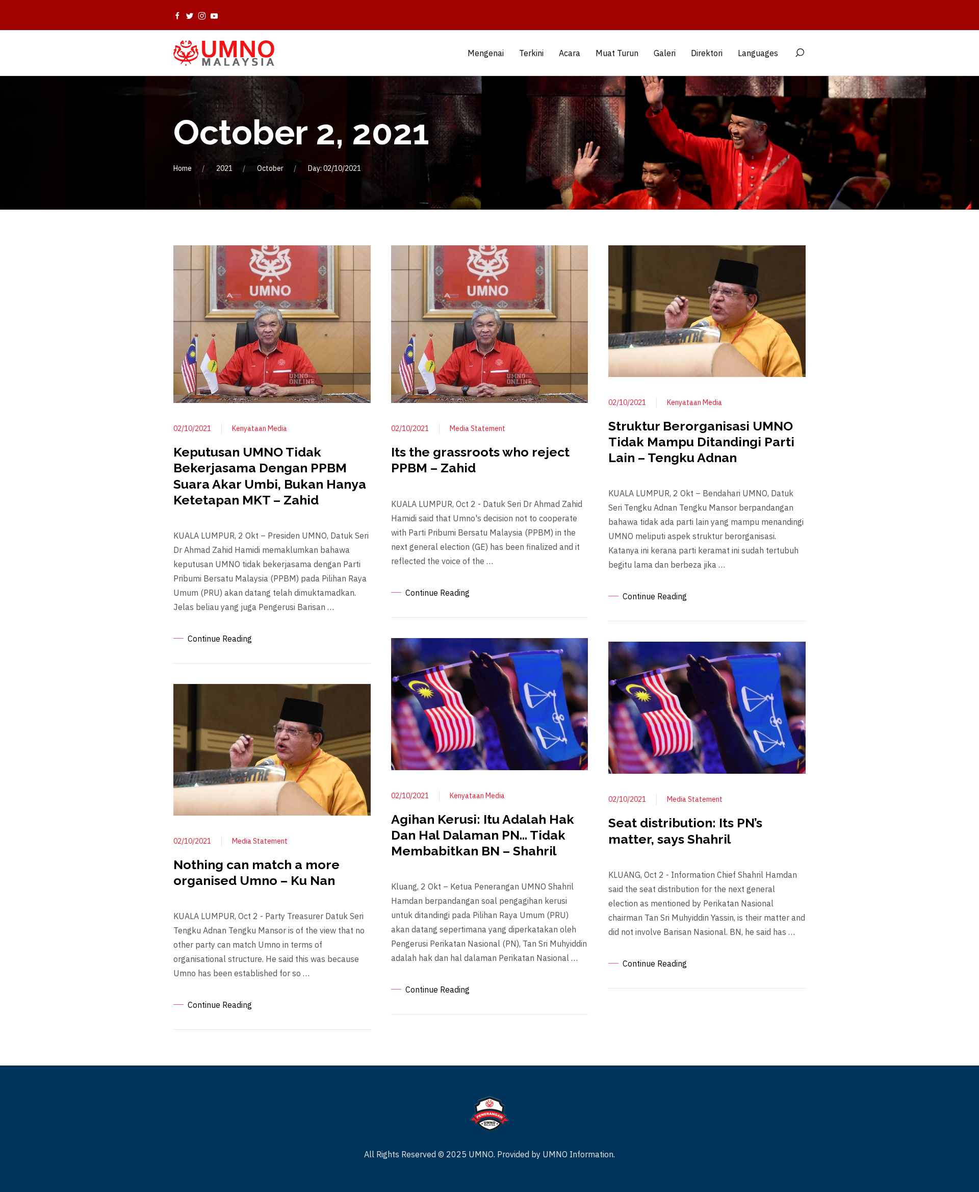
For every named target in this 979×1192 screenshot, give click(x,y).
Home (182, 168)
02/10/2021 (192, 428)
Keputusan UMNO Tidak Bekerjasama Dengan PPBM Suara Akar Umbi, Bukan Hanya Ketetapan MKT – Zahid (269, 476)
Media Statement (260, 841)
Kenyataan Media (259, 428)
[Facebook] (177, 15)
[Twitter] (190, 15)
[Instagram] (202, 15)
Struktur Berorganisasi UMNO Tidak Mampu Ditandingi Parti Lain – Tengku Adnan (701, 442)
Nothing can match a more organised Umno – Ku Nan (256, 872)
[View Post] (272, 323)
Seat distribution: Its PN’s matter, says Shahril (685, 830)
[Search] (799, 53)
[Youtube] (214, 15)
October (270, 168)
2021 (224, 168)
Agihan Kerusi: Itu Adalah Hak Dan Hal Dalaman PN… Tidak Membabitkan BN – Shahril (482, 835)
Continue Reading (220, 639)
